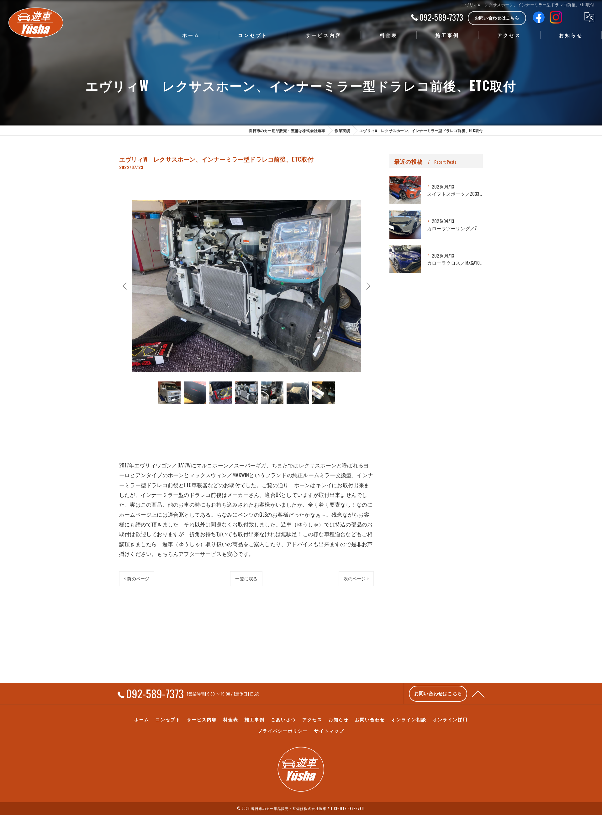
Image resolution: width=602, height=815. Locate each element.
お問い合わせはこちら (497, 17)
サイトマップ (329, 730)
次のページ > (356, 578)
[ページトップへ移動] (478, 693)
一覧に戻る (246, 578)
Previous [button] (125, 286)
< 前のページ (136, 578)
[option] (246, 286)
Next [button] (367, 286)
